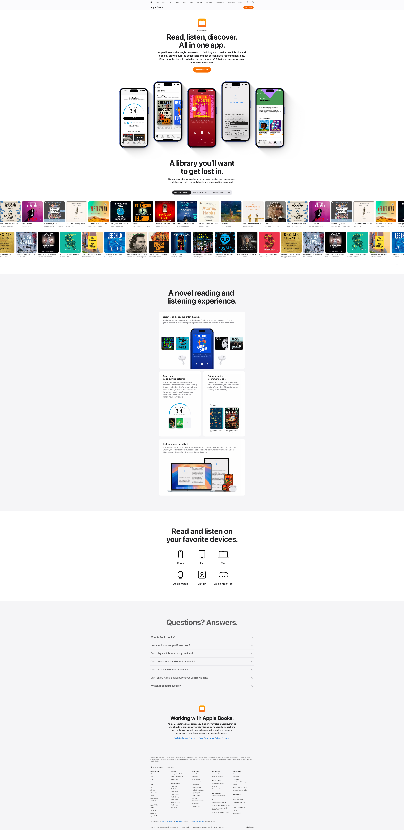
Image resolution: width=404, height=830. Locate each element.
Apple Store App (196, 787)
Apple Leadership (238, 799)
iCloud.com (174, 779)
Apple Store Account (177, 776)
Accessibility (236, 774)
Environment (236, 779)
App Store (174, 808)
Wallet (152, 808)
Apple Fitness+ (175, 797)
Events (235, 810)
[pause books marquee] (397, 263)
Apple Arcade (175, 794)
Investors (235, 805)
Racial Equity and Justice (240, 787)
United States (250, 827)
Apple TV (173, 789)
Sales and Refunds (206, 827)
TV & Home (153, 793)
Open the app (248, 7)
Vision (152, 787)
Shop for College (217, 789)
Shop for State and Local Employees (219, 809)
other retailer (179, 821)
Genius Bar (195, 776)
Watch (152, 784)
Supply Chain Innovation (240, 790)
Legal (215, 827)
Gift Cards (153, 801)
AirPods (152, 790)
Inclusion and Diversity (239, 782)
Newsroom (236, 797)
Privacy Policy (186, 827)
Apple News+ (175, 799)
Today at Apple (196, 779)
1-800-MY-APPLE (198, 821)
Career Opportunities (239, 802)
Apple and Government (219, 802)
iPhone (152, 782)
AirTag (152, 795)
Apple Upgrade (196, 793)
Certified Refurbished (198, 790)
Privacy (235, 784)
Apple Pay (153, 813)
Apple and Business (218, 774)
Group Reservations (197, 782)
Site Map (221, 827)
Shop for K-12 (216, 786)
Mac (151, 776)
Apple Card (153, 810)
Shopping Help (196, 806)
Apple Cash (153, 816)
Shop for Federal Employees (220, 812)
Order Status (195, 803)
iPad (151, 779)
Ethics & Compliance (239, 808)
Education (236, 776)
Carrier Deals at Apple (198, 801)
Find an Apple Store (167, 821)
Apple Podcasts (175, 802)
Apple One (174, 786)
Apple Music (174, 791)
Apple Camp (195, 784)
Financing (194, 798)
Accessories (154, 798)
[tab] (181, 193)
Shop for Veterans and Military (221, 805)
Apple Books (156, 7)
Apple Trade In (196, 795)
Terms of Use (196, 827)
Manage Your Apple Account (179, 774)
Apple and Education (218, 783)
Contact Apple (237, 813)
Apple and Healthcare (218, 796)
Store (152, 774)
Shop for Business (217, 776)
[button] (247, 2)
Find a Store (195, 774)
